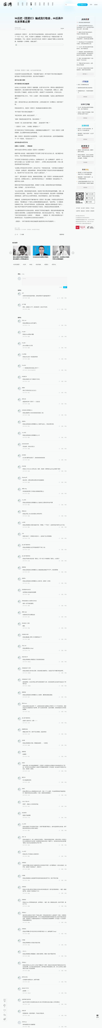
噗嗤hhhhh (24, 511)
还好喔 (23, 740)
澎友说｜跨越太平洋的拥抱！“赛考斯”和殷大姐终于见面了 (86, 113)
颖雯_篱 (23, 777)
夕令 (23, 533)
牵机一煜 (24, 836)
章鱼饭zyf (24, 912)
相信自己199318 (25, 988)
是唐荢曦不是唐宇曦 (26, 999)
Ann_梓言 (24, 432)
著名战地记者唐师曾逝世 (84, 22)
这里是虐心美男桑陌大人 (27, 410)
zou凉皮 (23, 522)
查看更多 (85, 96)
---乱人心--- (24, 951)
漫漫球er (24, 421)
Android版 (90, 194)
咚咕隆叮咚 (24, 376)
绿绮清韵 (24, 455)
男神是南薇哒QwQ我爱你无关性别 (29, 600)
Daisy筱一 (24, 331)
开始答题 (85, 162)
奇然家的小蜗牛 (25, 634)
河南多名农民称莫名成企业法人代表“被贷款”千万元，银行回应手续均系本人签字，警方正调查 (85, 27)
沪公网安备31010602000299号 (82, 217)
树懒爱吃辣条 (25, 729)
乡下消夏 (24, 304)
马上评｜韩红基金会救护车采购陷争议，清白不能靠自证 (85, 108)
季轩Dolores (24, 703)
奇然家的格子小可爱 (26, 668)
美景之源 (24, 399)
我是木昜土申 (25, 656)
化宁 (23, 293)
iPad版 (90, 201)
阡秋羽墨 (24, 466)
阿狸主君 (24, 1010)
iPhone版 (90, 198)
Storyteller (24, 365)
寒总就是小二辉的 (26, 623)
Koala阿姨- (24, 354)
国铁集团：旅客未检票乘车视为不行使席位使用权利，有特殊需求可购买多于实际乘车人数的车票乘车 (85, 53)
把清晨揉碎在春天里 (26, 589)
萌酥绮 (23, 387)
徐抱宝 (23, 762)
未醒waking (24, 488)
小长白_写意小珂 (25, 801)
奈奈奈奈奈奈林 (25, 443)
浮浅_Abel (24, 320)
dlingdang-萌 (24, 477)
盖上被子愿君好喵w (26, 544)
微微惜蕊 (24, 567)
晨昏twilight (24, 612)
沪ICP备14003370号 (80, 215)
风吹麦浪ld (24, 812)
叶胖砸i (23, 875)
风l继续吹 (24, 862)
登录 (91, 4)
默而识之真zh (25, 977)
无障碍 (95, 4)
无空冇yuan (24, 1021)
